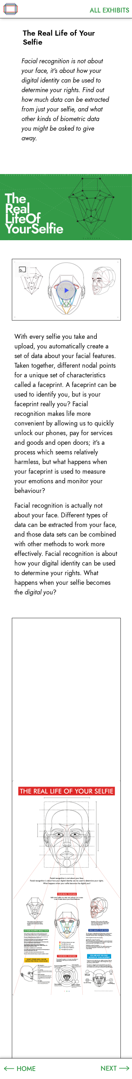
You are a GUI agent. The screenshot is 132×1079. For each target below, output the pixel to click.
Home (26, 1069)
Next (109, 1068)
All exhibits (109, 10)
